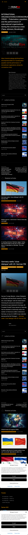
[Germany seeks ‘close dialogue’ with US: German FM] (14, 188)
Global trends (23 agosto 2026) (7, 104)
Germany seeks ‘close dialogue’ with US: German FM (12, 198)
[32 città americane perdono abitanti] (24, 148)
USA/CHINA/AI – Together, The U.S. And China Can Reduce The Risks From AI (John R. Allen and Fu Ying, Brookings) (21, 169)
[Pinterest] (14, 53)
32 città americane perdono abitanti (8, 147)
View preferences (14, 530)
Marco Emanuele (12, 72)
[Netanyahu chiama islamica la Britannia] (24, 154)
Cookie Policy (10, 533)
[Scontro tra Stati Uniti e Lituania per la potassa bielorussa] (24, 123)
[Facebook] (8, 53)
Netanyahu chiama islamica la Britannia (9, 154)
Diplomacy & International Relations (9, 200)
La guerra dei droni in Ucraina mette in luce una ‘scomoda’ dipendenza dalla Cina (10, 110)
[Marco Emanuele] (4, 81)
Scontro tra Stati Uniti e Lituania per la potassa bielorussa (10, 123)
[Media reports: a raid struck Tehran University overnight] (14, 211)
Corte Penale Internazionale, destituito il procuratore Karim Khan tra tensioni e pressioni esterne (10, 135)
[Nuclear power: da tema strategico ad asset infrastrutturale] (24, 142)
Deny (14, 526)
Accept (14, 523)
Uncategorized (4, 32)
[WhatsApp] (17, 53)
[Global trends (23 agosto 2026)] (24, 105)
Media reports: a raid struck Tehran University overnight (14, 220)
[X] (11, 53)
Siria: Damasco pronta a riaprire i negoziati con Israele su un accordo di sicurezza (10, 116)
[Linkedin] (2, 2)
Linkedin (5, 1)
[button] (26, 512)
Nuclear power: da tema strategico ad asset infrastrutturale (10, 141)
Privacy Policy (17, 533)
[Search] (25, 95)
